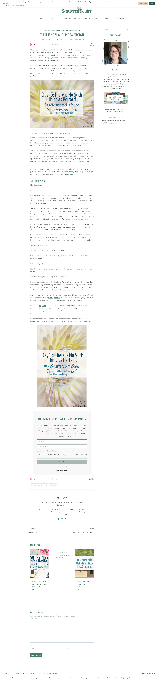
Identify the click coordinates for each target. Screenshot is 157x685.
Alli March (47, 39)
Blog (12, 673)
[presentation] (39, 563)
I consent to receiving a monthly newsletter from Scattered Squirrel (63, 456)
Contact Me (20, 673)
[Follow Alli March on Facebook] (58, 519)
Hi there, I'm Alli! (115, 70)
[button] (62, 454)
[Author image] (40, 40)
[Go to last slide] (32, 572)
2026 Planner (38, 18)
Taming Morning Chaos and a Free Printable (62, 555)
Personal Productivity (71, 30)
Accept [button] (152, 3)
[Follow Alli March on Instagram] (62, 519)
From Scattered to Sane (114, 18)
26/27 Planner (53, 18)
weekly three (54, 298)
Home (5, 673)
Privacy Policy (34, 673)
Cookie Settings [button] (143, 3)
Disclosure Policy (50, 673)
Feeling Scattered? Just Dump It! (82, 530)
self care (53, 485)
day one (42, 306)
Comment (34, 618)
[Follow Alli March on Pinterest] (65, 519)
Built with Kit (62, 470)
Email (67, 648)
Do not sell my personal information (14, 5)
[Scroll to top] (11, 675)
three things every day (76, 295)
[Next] (91, 572)
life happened (66, 174)
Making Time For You (36, 530)
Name (34, 648)
